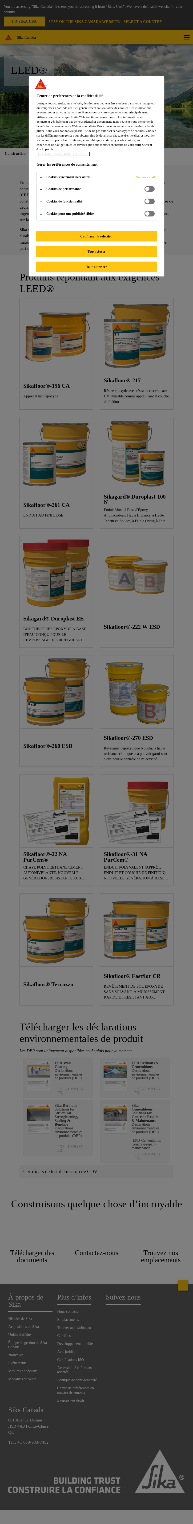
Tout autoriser (96, 267)
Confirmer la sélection (96, 236)
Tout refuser (96, 251)
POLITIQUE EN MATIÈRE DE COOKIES (62, 154)
